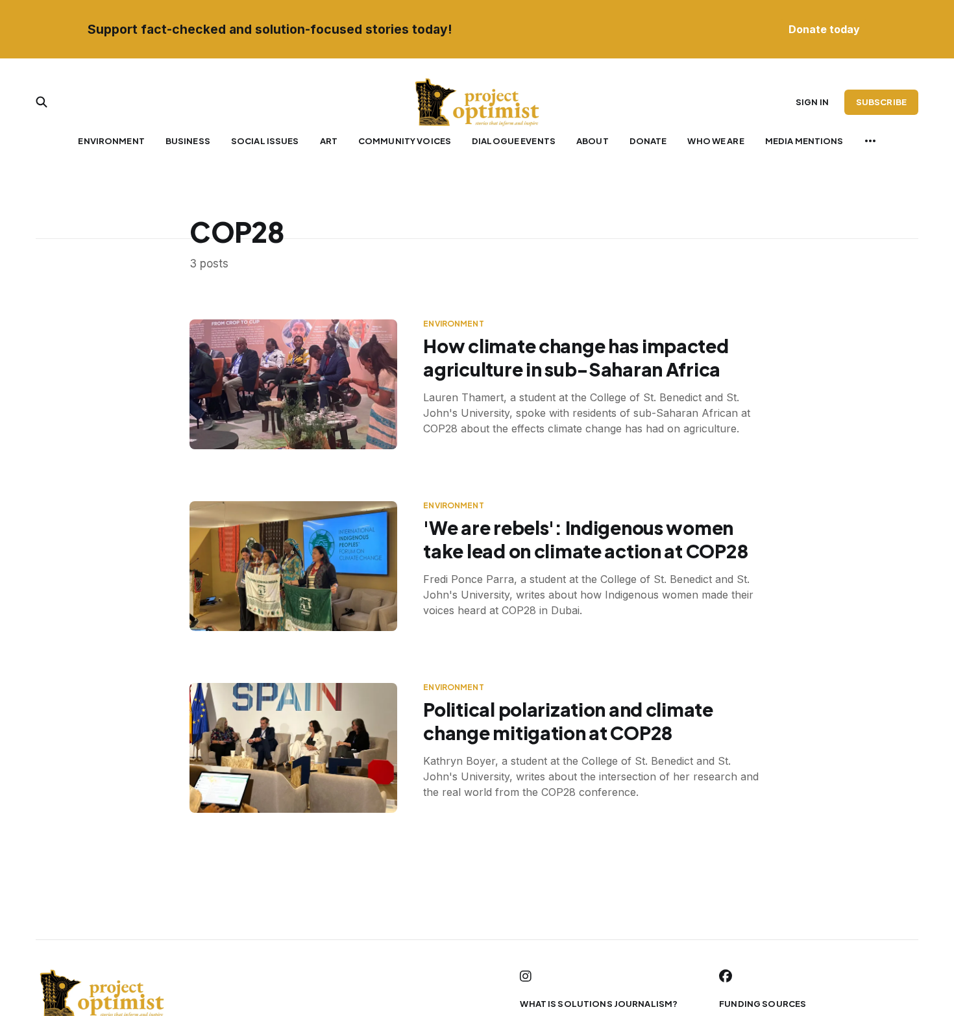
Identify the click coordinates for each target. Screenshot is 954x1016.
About (592, 141)
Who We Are (715, 141)
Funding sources (762, 1003)
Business (187, 141)
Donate (648, 141)
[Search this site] (41, 102)
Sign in (812, 102)
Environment (111, 141)
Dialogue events (514, 141)
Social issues (265, 141)
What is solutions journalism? (599, 1003)
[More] (870, 141)
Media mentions (804, 141)
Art (328, 141)
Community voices (404, 141)
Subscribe (881, 102)
